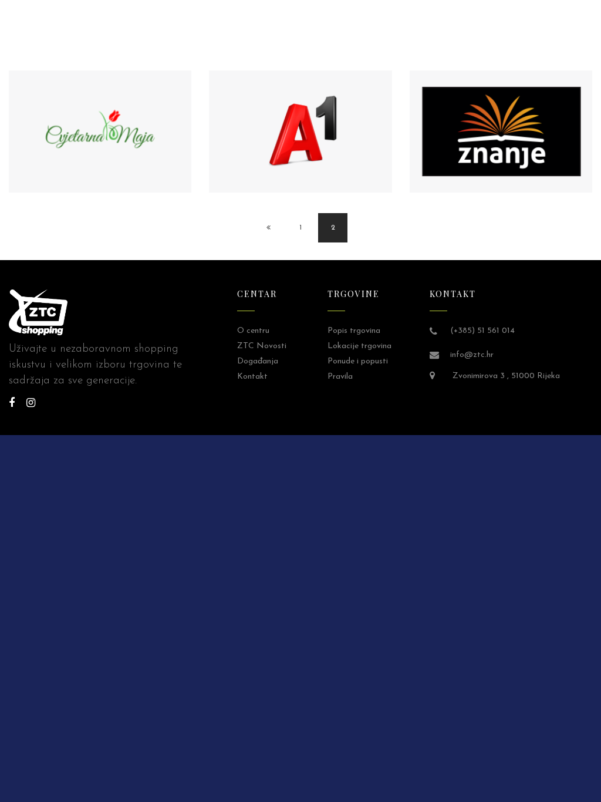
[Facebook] (12, 404)
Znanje (502, 140)
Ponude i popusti (357, 361)
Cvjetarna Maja (102, 140)
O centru (253, 330)
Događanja (257, 361)
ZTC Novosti (261, 346)
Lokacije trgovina (359, 346)
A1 (301, 140)
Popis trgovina (353, 330)
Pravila (340, 376)
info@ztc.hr (472, 355)
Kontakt (252, 376)
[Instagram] (30, 404)
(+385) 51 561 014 (482, 330)
